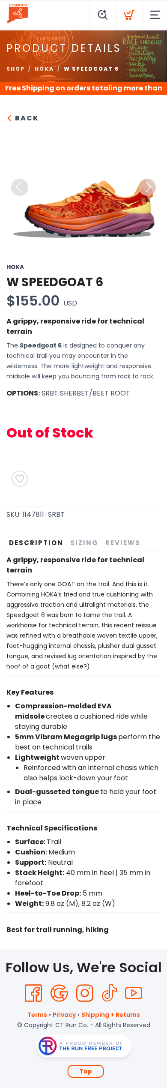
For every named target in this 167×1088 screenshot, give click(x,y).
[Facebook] (33, 993)
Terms (37, 1014)
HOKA (44, 68)
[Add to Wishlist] (20, 479)
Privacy (64, 1014)
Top (86, 1071)
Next (147, 187)
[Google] (59, 993)
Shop (15, 68)
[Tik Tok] (109, 993)
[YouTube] (133, 993)
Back (26, 118)
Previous (19, 187)
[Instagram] (85, 993)
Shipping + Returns (110, 1014)
